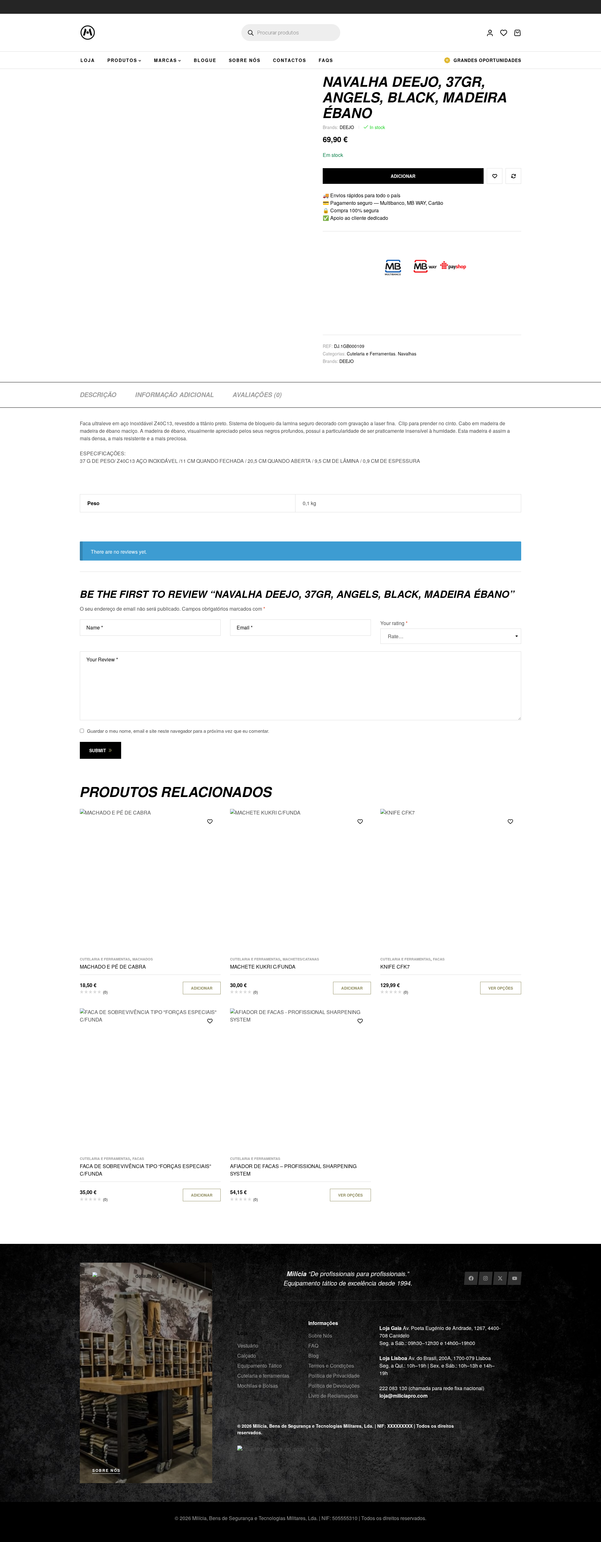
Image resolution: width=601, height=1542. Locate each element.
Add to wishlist (494, 176)
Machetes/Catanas (301, 959)
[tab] (98, 394)
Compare (513, 176)
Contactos (391, 1315)
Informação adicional (174, 394)
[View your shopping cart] (517, 33)
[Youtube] (515, 1278)
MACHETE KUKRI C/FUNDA (262, 966)
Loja (242, 1333)
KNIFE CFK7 (395, 966)
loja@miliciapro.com (403, 1395)
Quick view (209, 849)
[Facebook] (471, 1278)
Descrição (98, 394)
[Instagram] (485, 1278)
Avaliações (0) (257, 394)
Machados (142, 959)
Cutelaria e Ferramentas (371, 353)
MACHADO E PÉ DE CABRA (113, 966)
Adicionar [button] (202, 988)
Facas (438, 959)
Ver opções (500, 988)
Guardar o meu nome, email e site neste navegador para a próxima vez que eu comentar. (178, 730)
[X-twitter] (500, 1278)
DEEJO (347, 127)
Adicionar (403, 176)
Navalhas (407, 353)
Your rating (394, 623)
